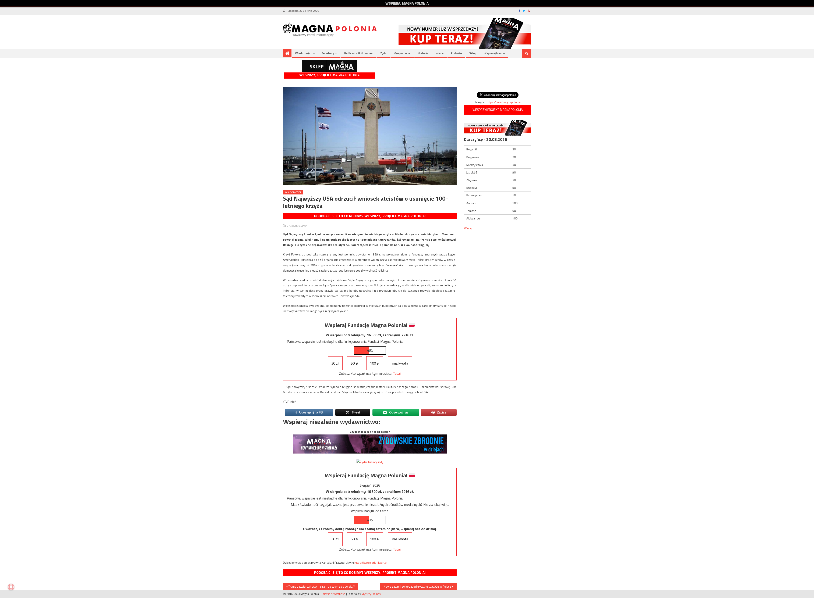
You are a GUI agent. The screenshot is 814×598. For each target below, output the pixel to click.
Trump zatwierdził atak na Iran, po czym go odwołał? (322, 586)
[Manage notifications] (11, 587)
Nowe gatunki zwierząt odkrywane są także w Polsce (417, 586)
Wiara (440, 53)
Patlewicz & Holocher (358, 53)
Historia (423, 53)
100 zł (374, 363)
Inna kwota (400, 363)
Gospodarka (402, 53)
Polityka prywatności (333, 594)
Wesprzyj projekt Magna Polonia (329, 75)
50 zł (354, 363)
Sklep (473, 53)
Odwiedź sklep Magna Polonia (329, 66)
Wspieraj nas (493, 53)
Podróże (456, 53)
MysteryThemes (371, 594)
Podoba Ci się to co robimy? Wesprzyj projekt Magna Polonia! (369, 216)
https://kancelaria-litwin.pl (370, 562)
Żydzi (383, 53)
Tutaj (397, 373)
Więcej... (469, 228)
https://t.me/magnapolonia (504, 102)
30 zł (335, 363)
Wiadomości (303, 53)
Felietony (328, 53)
